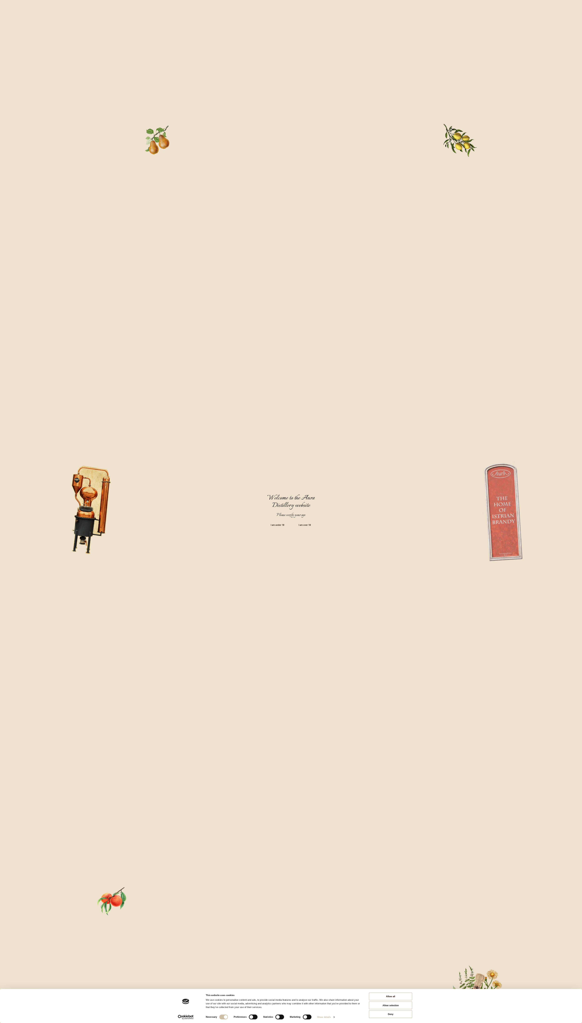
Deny (390, 1014)
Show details (324, 1017)
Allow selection (391, 1005)
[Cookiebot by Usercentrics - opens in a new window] (185, 1017)
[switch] (253, 1017)
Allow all (390, 996)
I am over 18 (305, 525)
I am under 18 (277, 525)
